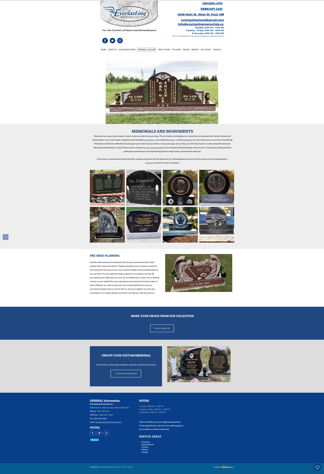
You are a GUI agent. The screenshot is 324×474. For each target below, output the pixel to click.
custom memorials (152, 147)
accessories (188, 140)
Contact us (149, 162)
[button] (107, 187)
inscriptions (149, 140)
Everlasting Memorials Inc (109, 467)
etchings (170, 140)
